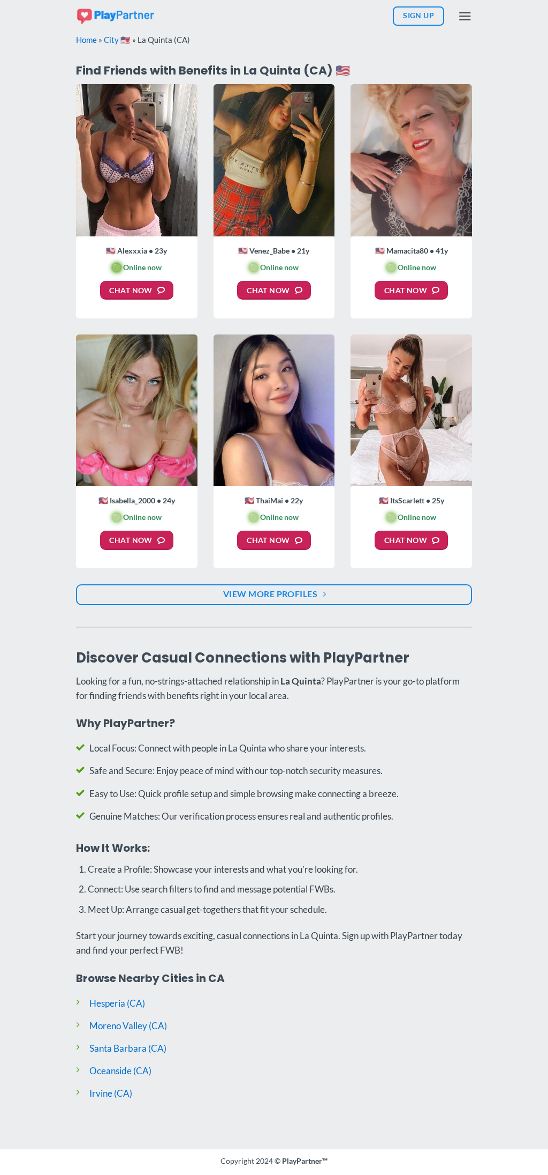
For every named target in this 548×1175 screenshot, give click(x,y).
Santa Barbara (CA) (127, 1048)
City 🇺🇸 (117, 39)
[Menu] (465, 16)
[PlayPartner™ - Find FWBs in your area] (116, 16)
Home (86, 39)
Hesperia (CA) (117, 1003)
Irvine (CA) (110, 1093)
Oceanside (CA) (120, 1070)
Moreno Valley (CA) (128, 1025)
